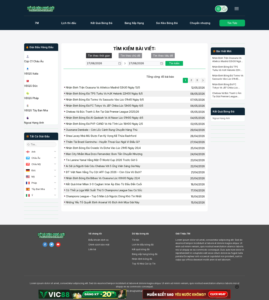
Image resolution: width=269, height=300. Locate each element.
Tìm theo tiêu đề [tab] (163, 55)
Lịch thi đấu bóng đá (143, 244)
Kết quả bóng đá (141, 249)
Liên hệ (92, 249)
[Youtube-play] (58, 244)
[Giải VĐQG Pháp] (41, 89)
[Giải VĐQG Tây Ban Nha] (41, 101)
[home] (42, 8)
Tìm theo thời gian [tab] (99, 55)
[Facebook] (45, 244)
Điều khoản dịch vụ (98, 239)
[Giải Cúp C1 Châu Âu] (41, 52)
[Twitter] (51, 244)
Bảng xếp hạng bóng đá (144, 254)
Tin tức (135, 239)
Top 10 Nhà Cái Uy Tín (144, 263)
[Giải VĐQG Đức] (41, 76)
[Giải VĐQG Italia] (41, 64)
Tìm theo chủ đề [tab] (130, 55)
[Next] (203, 80)
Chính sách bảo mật (98, 244)
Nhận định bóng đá (142, 259)
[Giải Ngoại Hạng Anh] (41, 113)
